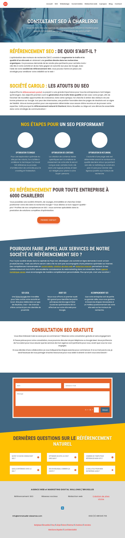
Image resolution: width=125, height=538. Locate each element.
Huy (53, 525)
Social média (77, 4)
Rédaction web (91, 4)
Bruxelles (46, 525)
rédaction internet (83, 266)
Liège (58, 525)
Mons (64, 525)
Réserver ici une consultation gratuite (62, 363)
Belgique (38, 525)
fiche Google (21, 297)
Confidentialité (70, 529)
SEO (56, 4)
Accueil (49, 4)
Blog (111, 4)
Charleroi (79, 525)
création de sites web (63, 266)
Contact (118, 4)
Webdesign (64, 4)
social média (47, 266)
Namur (71, 525)
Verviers (87, 525)
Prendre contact (48, 220)
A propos (103, 4)
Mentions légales (55, 529)
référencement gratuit (32, 92)
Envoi (105, 410)
